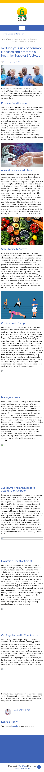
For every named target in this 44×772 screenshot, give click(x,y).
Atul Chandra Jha (22, 710)
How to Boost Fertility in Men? (13, 34)
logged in (14, 726)
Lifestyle (18, 62)
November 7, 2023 (9, 62)
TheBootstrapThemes (22, 768)
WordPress (23, 766)
